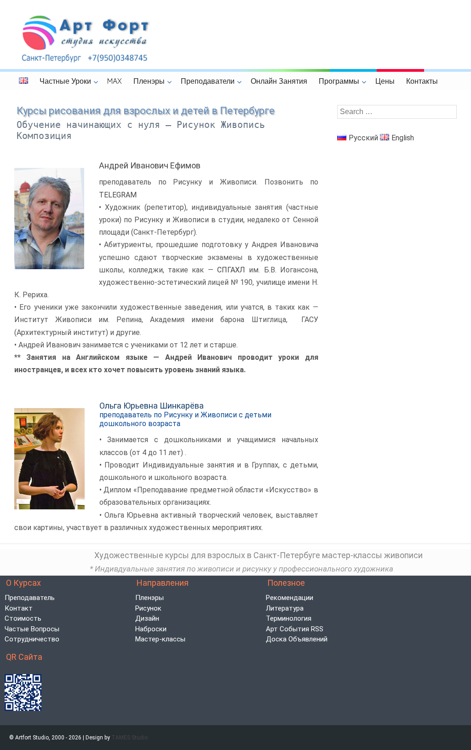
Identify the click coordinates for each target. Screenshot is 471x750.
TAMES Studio (129, 737)
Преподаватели (208, 81)
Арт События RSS (294, 629)
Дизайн (147, 618)
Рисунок (148, 608)
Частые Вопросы (32, 629)
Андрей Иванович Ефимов (150, 165)
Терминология (288, 618)
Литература (285, 608)
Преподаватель (30, 598)
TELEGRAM (118, 194)
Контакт (19, 608)
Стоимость (23, 618)
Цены (385, 81)
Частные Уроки (65, 81)
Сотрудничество (32, 639)
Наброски (151, 629)
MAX (114, 81)
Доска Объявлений (296, 639)
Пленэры (149, 81)
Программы (339, 81)
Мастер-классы (160, 639)
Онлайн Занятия (279, 81)
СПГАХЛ (231, 269)
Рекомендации (289, 598)
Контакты (422, 81)
